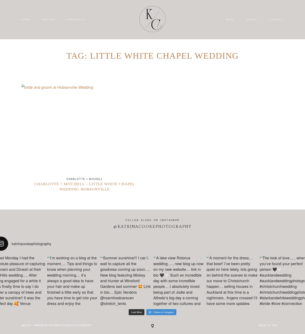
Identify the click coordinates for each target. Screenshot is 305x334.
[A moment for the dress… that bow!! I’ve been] (232, 280)
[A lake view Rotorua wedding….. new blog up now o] (179, 280)
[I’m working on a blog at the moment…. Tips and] (72, 280)
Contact (276, 20)
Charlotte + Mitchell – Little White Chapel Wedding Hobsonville (85, 141)
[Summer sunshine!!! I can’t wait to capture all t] (126, 280)
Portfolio (76, 20)
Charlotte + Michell (84, 179)
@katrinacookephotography (152, 226)
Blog (230, 20)
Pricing (48, 20)
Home (26, 20)
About (252, 20)
